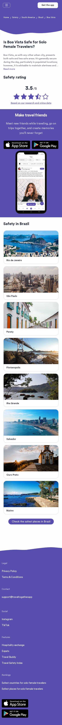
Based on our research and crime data (31, 103)
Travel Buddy (9, 657)
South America (28, 17)
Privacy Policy (9, 571)
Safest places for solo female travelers (22, 689)
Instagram (7, 619)
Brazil (40, 17)
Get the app (48, 5)
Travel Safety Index (12, 663)
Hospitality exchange (13, 645)
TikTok (5, 625)
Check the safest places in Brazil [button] (31, 521)
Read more (9, 69)
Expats (5, 651)
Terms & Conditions (12, 577)
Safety (15, 17)
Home (6, 17)
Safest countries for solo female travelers (24, 683)
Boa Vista (51, 17)
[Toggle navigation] (6, 5)
